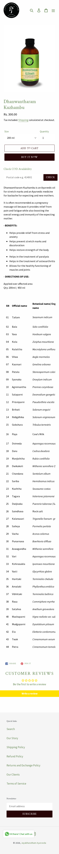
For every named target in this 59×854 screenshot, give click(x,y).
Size (6, 131)
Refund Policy (15, 756)
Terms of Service (16, 783)
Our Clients (13, 774)
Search (11, 729)
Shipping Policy (16, 747)
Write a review (30, 693)
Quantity (44, 131)
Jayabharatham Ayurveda (33, 842)
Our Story (12, 738)
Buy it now (29, 157)
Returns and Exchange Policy (23, 765)
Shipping (23, 120)
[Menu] (53, 10)
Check (50, 177)
